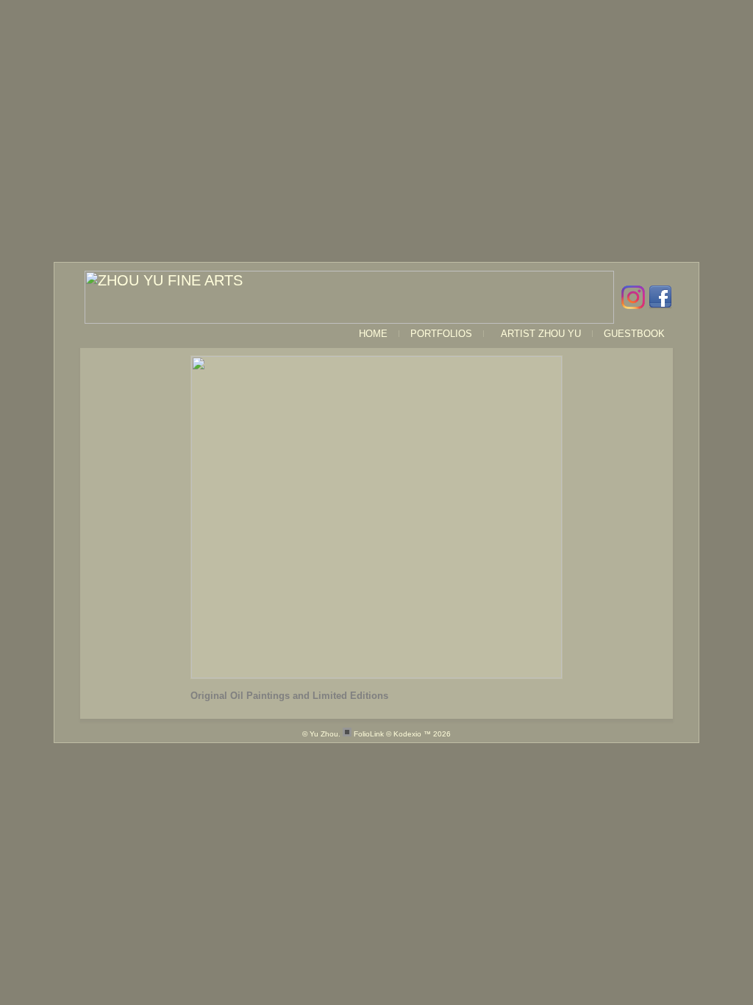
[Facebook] (658, 297)
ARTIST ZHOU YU (538, 333)
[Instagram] (631, 297)
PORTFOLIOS (441, 333)
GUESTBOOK (634, 333)
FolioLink (369, 734)
